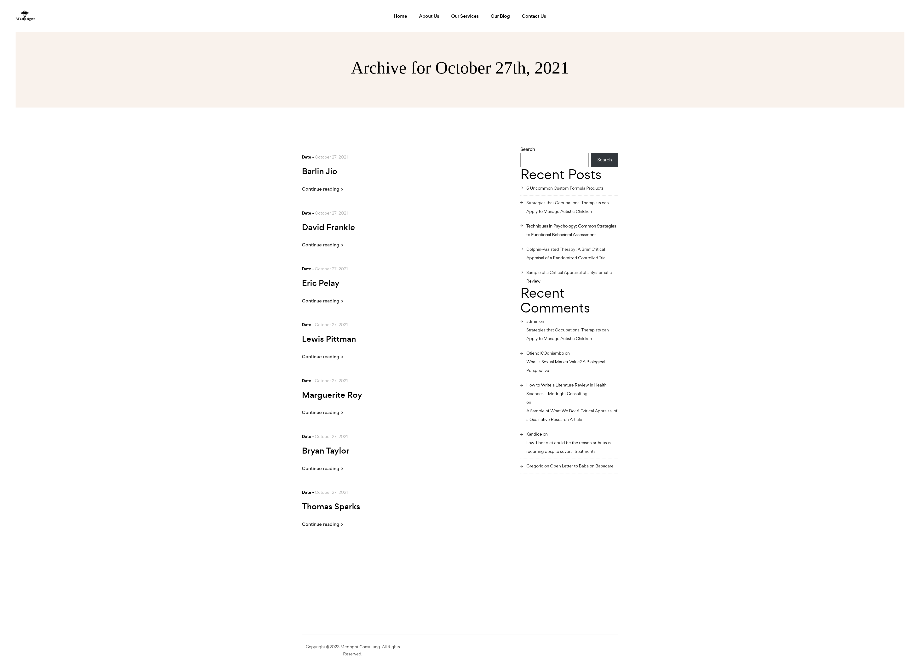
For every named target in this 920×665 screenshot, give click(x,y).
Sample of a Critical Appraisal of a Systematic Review (569, 277)
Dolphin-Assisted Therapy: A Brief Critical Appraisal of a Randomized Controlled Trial (566, 253)
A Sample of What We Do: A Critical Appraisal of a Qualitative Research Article (571, 415)
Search (527, 149)
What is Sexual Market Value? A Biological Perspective (565, 366)
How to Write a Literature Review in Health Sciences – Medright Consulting (566, 389)
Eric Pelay (320, 283)
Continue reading (321, 189)
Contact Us (534, 16)
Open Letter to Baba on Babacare (582, 466)
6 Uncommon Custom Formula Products (565, 188)
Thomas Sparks (331, 507)
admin (532, 321)
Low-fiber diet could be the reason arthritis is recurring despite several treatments (568, 447)
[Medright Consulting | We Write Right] (25, 16)
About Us (429, 16)
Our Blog (500, 16)
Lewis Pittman (329, 339)
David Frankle (328, 227)
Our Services (465, 16)
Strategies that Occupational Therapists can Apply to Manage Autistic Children (567, 207)
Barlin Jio (319, 171)
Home (400, 16)
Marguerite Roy (332, 395)
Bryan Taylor (325, 451)
